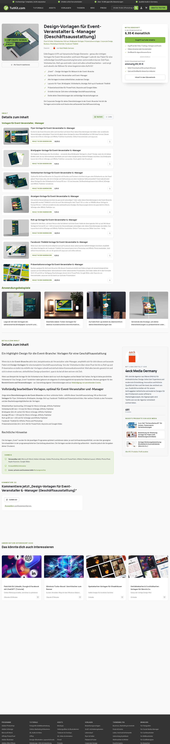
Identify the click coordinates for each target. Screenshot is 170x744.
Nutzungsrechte (40, 470)
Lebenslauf (89, 733)
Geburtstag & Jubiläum (120, 736)
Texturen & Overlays (64, 733)
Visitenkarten (58, 41)
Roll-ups (66, 41)
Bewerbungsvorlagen (92, 726)
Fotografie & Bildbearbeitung (39, 726)
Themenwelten (119, 722)
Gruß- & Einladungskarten (94, 729)
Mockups (60, 726)
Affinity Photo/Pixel (8, 736)
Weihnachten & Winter (120, 740)
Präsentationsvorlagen (92, 41)
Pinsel (59, 740)
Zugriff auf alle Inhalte (145, 40)
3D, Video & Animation (65, 736)
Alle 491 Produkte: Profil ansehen (136, 452)
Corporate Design (106, 41)
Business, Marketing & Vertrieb (54, 44)
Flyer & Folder (48, 41)
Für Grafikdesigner (147, 740)
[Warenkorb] (146, 8)
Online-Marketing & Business (39, 729)
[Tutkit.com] (14, 7)
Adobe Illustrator (8, 740)
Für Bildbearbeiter (147, 736)
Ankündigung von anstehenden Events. (86, 383)
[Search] (136, 8)
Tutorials (33, 722)
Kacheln (100, 117)
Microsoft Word (7, 733)
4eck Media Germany (67, 48)
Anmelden (9, 506)
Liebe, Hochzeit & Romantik (122, 733)
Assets (60, 722)
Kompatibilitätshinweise (17, 466)
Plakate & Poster (90, 740)
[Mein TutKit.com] (141, 8)
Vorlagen (89, 722)
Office (31, 736)
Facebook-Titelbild (71, 44)
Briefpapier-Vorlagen (77, 41)
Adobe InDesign (7, 729)
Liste (110, 117)
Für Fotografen (146, 726)
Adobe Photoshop (8, 726)
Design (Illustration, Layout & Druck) (41, 740)
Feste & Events (118, 729)
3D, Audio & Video (35, 733)
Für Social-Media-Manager (150, 729)
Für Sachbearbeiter (147, 733)
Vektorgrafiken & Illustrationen (68, 729)
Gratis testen (158, 7)
